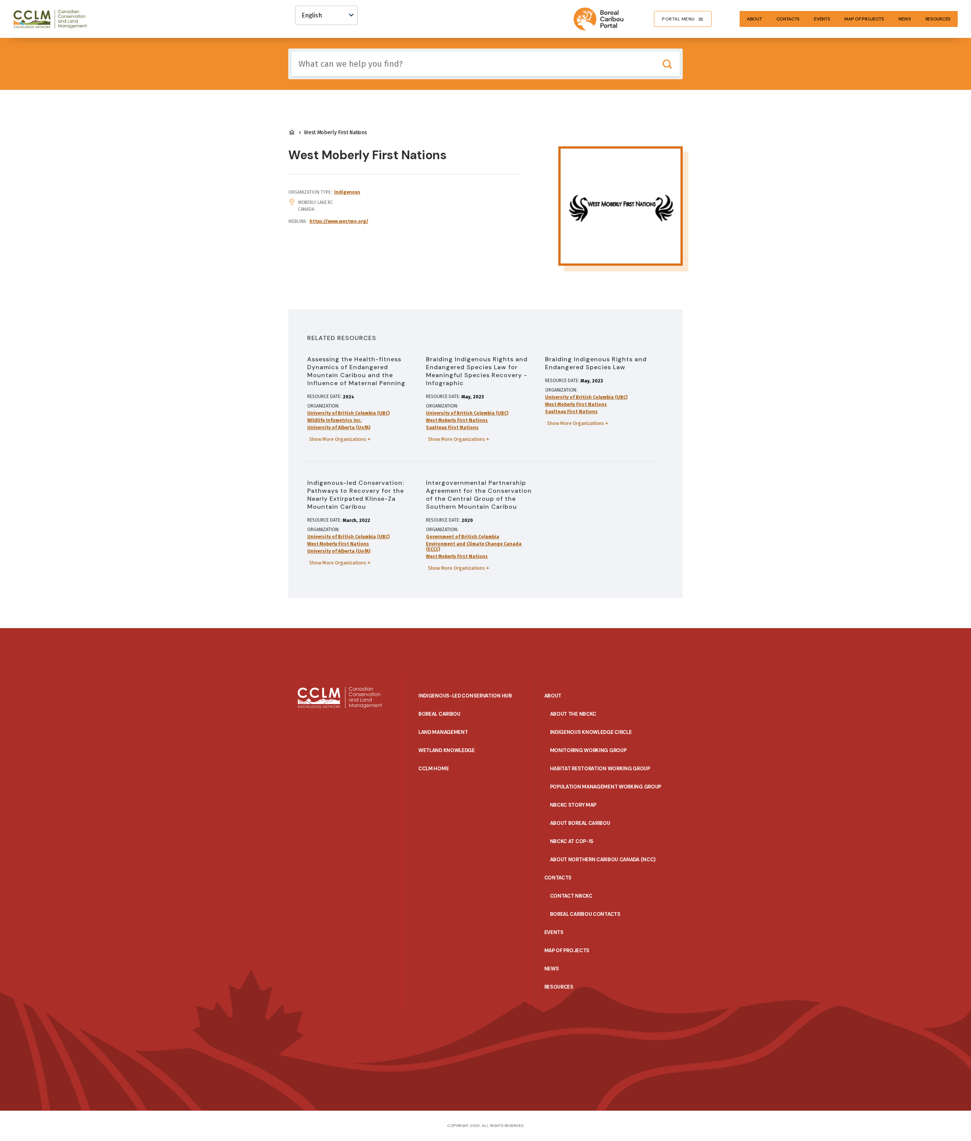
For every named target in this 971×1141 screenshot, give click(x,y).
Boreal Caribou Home (291, 132)
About (754, 19)
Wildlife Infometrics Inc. (334, 420)
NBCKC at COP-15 (572, 841)
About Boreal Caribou (580, 823)
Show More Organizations (337, 439)
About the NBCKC (573, 714)
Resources (938, 19)
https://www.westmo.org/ (339, 221)
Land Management (443, 732)
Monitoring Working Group (588, 750)
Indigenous (347, 192)
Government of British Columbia (462, 536)
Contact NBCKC (571, 896)
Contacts (788, 19)
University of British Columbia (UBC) (348, 413)
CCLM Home (433, 768)
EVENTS (822, 19)
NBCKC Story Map (573, 805)
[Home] (53, 19)
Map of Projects (864, 19)
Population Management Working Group (605, 787)
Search (667, 64)
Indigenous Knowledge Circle (591, 732)
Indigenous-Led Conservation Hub (465, 696)
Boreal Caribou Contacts (585, 914)
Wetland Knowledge (446, 750)
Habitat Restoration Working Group (600, 768)
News (905, 19)
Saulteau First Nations (452, 427)
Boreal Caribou (439, 714)
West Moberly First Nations (457, 420)
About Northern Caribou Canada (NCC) (603, 859)
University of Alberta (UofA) (338, 427)
